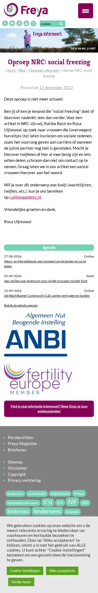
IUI (60, 502)
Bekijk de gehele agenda (21, 305)
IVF (72, 501)
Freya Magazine (22, 443)
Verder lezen (21, 582)
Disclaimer (17, 467)
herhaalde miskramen (23, 503)
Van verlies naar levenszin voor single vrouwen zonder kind (45, 281)
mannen (72, 512)
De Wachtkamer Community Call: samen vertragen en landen (47, 296)
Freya (79, 493)
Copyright (17, 474)
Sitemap (15, 461)
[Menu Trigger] (85, 10)
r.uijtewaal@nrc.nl (25, 197)
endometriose (60, 493)
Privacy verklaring (24, 480)
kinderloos (18, 511)
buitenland (15, 494)
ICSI (48, 502)
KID (85, 503)
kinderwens (47, 511)
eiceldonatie (37, 494)
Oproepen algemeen (44, 70)
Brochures (17, 449)
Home (11, 70)
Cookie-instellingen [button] (25, 570)
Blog (22, 70)
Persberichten (20, 437)
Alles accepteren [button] (62, 570)
